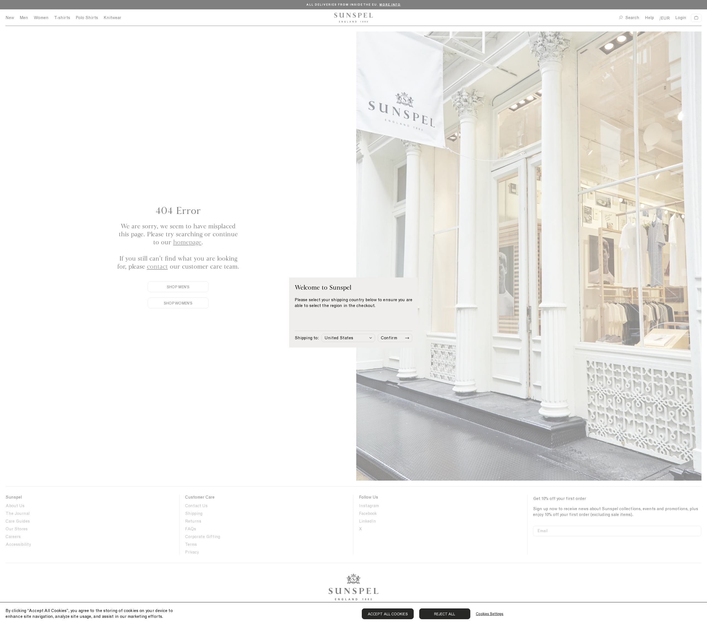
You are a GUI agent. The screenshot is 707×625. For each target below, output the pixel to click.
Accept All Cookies (388, 614)
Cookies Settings (489, 614)
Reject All (444, 614)
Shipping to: (307, 337)
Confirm (389, 337)
